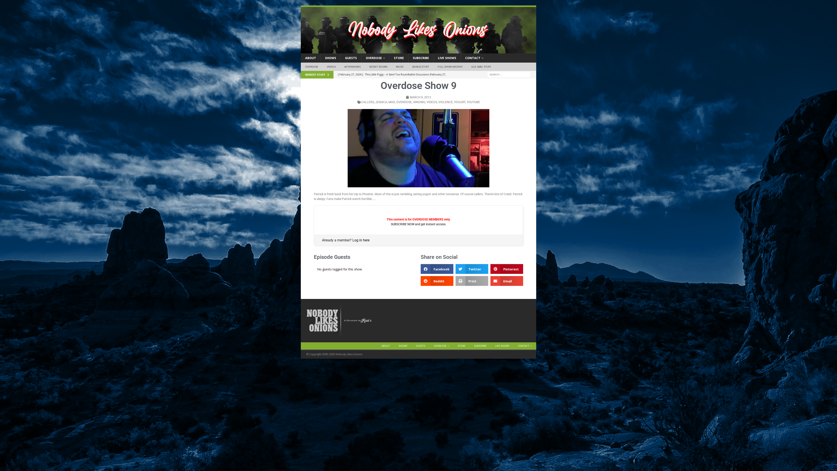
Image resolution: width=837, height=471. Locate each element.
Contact (472, 58)
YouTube (473, 102)
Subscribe (421, 58)
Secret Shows (378, 66)
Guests (351, 58)
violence (445, 102)
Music (400, 66)
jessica (381, 102)
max (391, 102)
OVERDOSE (374, 58)
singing (419, 102)
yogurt (459, 102)
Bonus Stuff (420, 66)
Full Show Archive (450, 66)
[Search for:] (509, 74)
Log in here (360, 240)
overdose (404, 102)
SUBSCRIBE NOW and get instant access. (418, 224)
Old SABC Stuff (481, 66)
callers (367, 102)
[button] (437, 269)
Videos (331, 66)
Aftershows (352, 66)
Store (399, 58)
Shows (330, 58)
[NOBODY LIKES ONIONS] (418, 51)
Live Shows (447, 58)
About (310, 58)
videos (432, 102)
